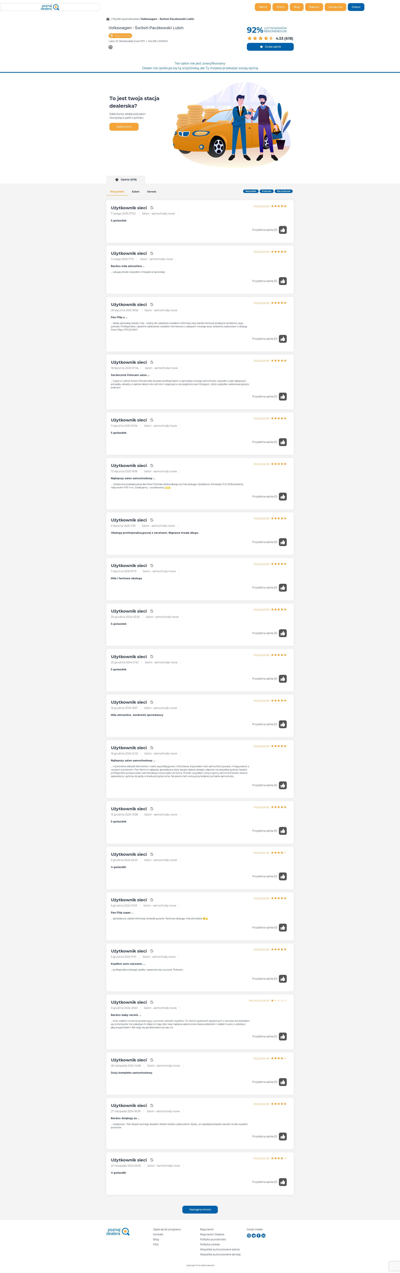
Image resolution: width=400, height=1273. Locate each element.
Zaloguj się (335, 6)
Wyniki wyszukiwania (125, 19)
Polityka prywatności (213, 1239)
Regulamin (207, 1229)
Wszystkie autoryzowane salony (220, 1249)
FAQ (155, 1244)
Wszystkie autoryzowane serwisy (220, 1254)
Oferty (280, 6)
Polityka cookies (210, 1244)
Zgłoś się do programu (167, 1229)
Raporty (314, 6)
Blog (297, 6)
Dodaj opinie (273, 46)
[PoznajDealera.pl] (50, 7)
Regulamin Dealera (212, 1234)
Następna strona (200, 1209)
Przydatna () (264, 229)
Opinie (263, 6)
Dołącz (356, 6)
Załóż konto (124, 126)
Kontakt (158, 1234)
